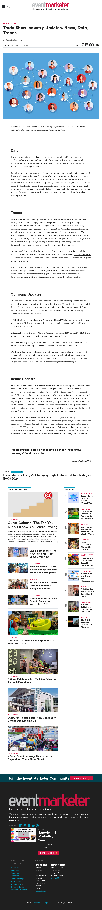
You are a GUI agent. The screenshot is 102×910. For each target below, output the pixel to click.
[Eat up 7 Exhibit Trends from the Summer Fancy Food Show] (18, 583)
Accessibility (16, 884)
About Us (15, 867)
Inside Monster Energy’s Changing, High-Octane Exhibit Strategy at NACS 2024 (48, 476)
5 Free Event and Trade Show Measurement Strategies (87, 577)
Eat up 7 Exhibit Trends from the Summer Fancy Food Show (43, 585)
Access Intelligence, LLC (45, 902)
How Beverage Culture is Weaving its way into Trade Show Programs (43, 569)
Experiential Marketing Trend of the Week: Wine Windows (87, 530)
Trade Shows (10, 23)
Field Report (13, 637)
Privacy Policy (17, 881)
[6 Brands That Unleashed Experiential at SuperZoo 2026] (33, 623)
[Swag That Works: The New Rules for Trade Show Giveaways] (18, 552)
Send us (30, 453)
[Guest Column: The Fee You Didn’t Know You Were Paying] (33, 504)
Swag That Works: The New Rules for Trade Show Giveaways (43, 553)
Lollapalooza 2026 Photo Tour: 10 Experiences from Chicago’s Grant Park (87, 562)
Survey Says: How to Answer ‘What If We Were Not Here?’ (87, 499)
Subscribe (15, 876)
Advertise (15, 873)
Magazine (15, 870)
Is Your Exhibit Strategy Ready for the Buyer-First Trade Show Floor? (30, 758)
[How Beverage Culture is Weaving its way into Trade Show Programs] (18, 567)
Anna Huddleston (14, 39)
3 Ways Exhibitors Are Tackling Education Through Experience (32, 681)
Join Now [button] (80, 778)
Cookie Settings (17, 879)
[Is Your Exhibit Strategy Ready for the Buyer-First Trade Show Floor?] (33, 738)
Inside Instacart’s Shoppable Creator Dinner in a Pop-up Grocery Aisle (87, 546)
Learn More (47, 853)
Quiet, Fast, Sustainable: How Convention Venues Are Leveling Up (32, 719)
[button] (3, 6)
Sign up (54, 878)
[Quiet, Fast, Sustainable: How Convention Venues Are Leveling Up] (33, 700)
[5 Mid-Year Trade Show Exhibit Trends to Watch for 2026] (18, 599)
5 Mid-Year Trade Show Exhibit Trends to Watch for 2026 (44, 601)
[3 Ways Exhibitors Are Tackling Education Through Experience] (33, 661)
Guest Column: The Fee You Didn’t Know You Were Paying (33, 525)
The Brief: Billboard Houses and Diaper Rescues (86, 623)
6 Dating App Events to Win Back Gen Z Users (87, 593)
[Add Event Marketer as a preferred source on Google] (83, 45)
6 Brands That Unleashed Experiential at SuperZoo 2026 (31, 642)
